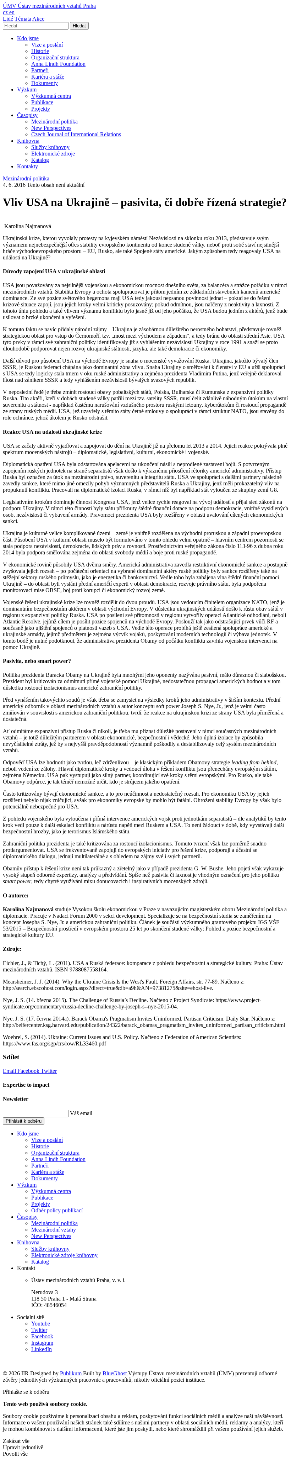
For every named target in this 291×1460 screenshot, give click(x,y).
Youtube (40, 1324)
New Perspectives (51, 128)
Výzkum (27, 89)
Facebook (29, 1071)
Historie (40, 51)
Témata (23, 19)
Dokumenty (44, 83)
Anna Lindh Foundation (58, 64)
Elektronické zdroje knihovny (64, 1255)
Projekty (40, 109)
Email (10, 1071)
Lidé (8, 19)
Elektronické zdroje (53, 154)
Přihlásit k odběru (24, 1121)
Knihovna (28, 141)
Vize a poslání (47, 45)
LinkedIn (41, 1349)
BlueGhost (115, 1373)
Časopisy (27, 115)
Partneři (40, 70)
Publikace (42, 102)
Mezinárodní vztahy (53, 1230)
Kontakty (27, 166)
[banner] (49, 6)
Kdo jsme (28, 38)
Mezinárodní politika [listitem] (26, 178)
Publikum (71, 1373)
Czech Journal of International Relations (76, 134)
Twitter (49, 1071)
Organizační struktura (55, 57)
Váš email (81, 1113)
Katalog (40, 160)
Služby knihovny (50, 147)
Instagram (42, 1343)
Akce (38, 19)
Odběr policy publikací (57, 1210)
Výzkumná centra (51, 96)
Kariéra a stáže (47, 77)
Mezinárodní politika (54, 121)
